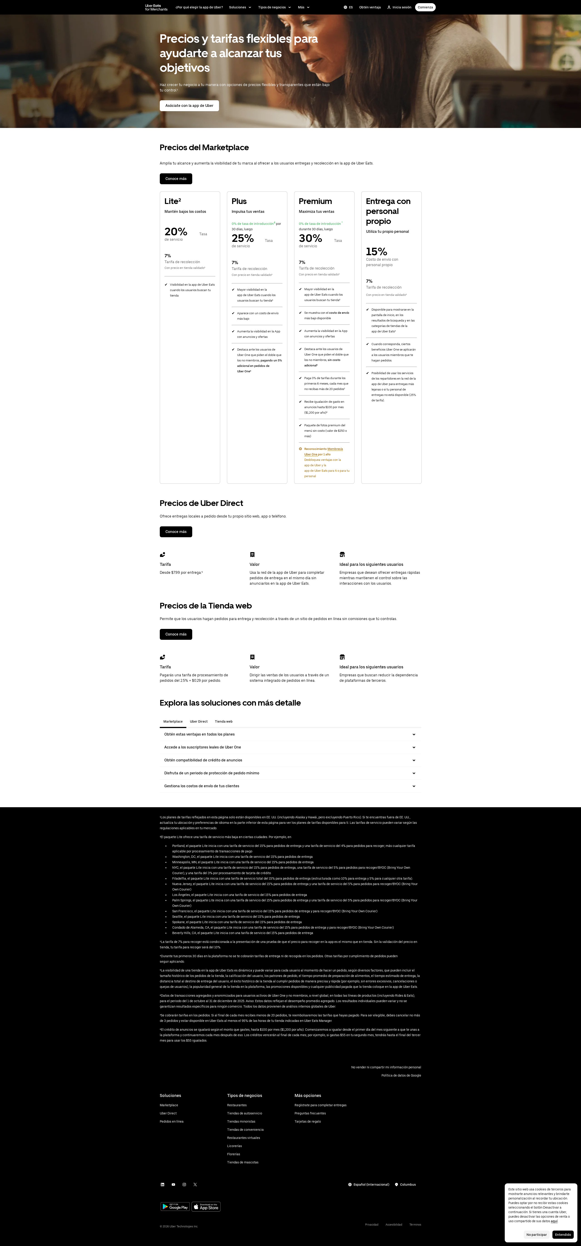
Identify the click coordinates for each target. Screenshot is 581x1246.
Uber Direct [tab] (199, 721)
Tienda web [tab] (224, 721)
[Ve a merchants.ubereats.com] (156, 7)
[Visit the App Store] (206, 1207)
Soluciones (237, 7)
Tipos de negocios (272, 7)
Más (301, 7)
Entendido (563, 1234)
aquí (554, 1221)
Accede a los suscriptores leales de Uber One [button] (202, 747)
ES (351, 7)
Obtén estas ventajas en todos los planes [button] (199, 734)
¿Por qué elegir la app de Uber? (199, 7)
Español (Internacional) (371, 1184)
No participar (537, 1234)
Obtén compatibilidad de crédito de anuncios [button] (203, 760)
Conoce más (176, 179)
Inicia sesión (402, 7)
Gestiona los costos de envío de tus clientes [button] (201, 786)
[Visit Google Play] (175, 1207)
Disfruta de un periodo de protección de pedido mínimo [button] (211, 773)
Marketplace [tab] (173, 721)
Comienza (425, 7)
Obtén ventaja (370, 7)
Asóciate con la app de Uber (189, 105)
